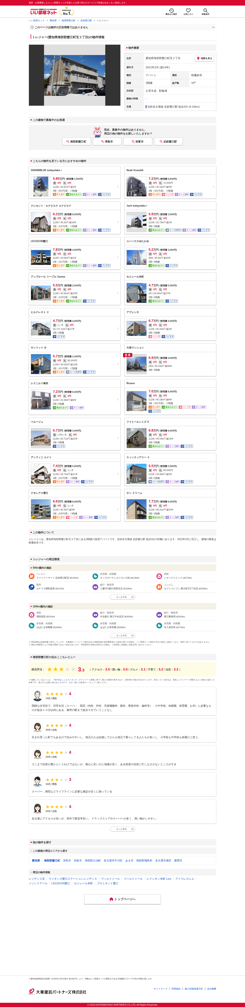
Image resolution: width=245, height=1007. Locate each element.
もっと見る (121, 829)
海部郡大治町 (93, 860)
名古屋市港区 (163, 860)
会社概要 (211, 988)
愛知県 (53, 20)
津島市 (109, 141)
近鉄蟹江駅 (86, 20)
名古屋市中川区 (113, 860)
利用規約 (176, 988)
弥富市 (140, 141)
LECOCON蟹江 (60, 883)
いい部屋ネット (37, 20)
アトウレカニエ (184, 878)
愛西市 (178, 860)
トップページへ (125, 899)
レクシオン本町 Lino (159, 878)
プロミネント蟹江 (107, 883)
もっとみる (121, 597)
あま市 (129, 860)
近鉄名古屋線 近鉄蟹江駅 (162, 106)
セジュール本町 (83, 883)
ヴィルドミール (110, 878)
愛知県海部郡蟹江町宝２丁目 (163, 58)
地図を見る (206, 58)
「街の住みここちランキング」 (65, 680)
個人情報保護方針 (194, 988)
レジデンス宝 (37, 878)
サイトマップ (160, 988)
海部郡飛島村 (144, 860)
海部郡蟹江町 (68, 20)
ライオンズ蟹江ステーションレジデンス (73, 878)
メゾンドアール (38, 883)
